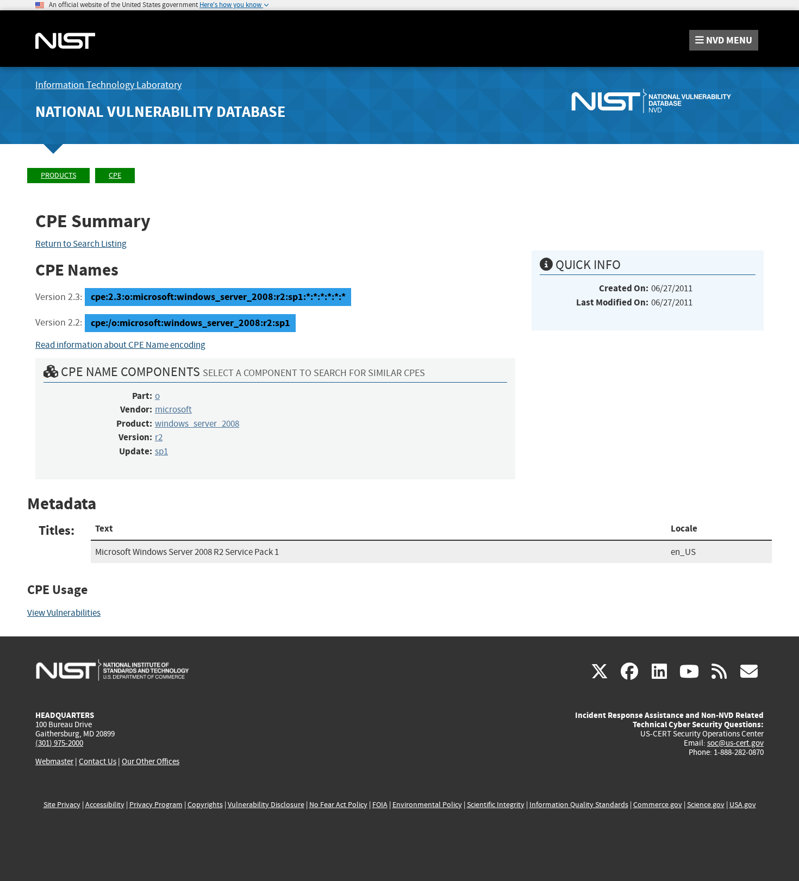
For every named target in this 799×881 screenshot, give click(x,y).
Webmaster (54, 761)
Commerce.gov (657, 804)
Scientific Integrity (496, 804)
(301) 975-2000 (59, 743)
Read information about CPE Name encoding (120, 345)
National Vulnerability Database (160, 112)
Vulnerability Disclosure (266, 804)
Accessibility (104, 804)
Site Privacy (61, 804)
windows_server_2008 (197, 423)
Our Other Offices (150, 761)
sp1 (161, 451)
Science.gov (706, 804)
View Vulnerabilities (64, 612)
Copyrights (205, 804)
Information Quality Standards (578, 804)
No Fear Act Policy (338, 804)
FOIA (380, 804)
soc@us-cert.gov (735, 743)
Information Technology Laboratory (108, 85)
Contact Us (97, 761)
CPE (115, 175)
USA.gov (742, 804)
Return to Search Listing (81, 243)
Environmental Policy (427, 804)
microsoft (173, 409)
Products (58, 175)
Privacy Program (156, 804)
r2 (159, 437)
